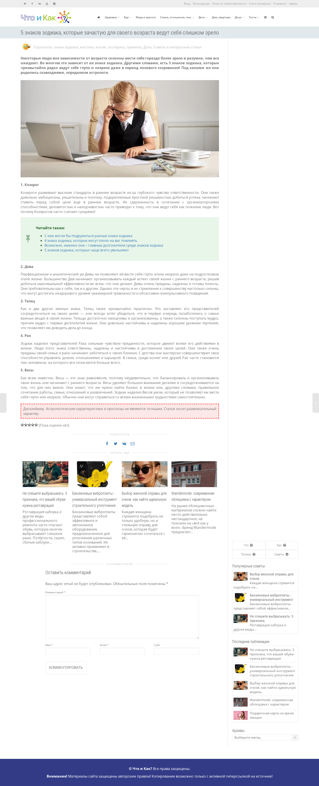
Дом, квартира (221, 17)
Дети (202, 17)
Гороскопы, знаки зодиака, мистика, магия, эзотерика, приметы (88, 47)
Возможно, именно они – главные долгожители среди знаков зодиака (103, 245)
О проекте (279, 3)
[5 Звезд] (36, 425)
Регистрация (201, 3)
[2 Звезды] (26, 425)
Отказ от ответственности (229, 3)
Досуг (238, 17)
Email (104, 645)
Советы (279, 554)
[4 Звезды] (33, 425)
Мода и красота (146, 17)
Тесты (253, 17)
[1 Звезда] (22, 425)
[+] (45, 473)
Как (279, 545)
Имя (49, 645)
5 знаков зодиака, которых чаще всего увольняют (86, 250)
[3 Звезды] (29, 425)
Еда (126, 17)
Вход (187, 3)
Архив (293, 3)
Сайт (157, 645)
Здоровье (111, 17)
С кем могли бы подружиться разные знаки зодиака (88, 235)
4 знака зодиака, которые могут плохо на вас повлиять (90, 240)
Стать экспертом (259, 3)
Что (246, 545)
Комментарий (55, 592)
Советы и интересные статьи (177, 47)
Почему (246, 554)
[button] (25, 512)
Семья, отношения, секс (175, 17)
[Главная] (98, 17)
